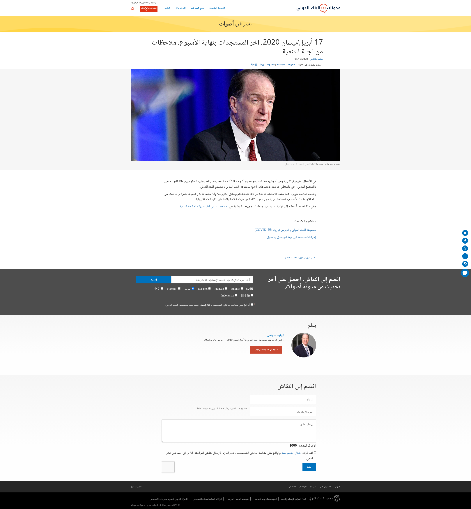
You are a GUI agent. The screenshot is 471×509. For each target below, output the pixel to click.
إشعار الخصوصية (291, 453)
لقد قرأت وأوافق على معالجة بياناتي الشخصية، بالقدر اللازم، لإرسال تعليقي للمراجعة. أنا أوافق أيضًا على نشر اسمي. (239, 455)
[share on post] (465, 248)
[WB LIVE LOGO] (148, 9)
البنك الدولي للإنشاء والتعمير (293, 499)
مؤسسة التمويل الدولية (238, 499)
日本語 (254, 64)
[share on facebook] (465, 241)
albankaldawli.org (143, 2)
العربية (300, 64)
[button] (132, 8)
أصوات (226, 24)
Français (281, 64)
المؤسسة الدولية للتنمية (266, 499)
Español (271, 64)
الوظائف (303, 486)
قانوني (337, 486)
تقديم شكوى (136, 486)
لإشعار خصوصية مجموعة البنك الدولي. (185, 305)
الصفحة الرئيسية (217, 8)
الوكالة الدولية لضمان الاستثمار (208, 499)
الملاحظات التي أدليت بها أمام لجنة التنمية (204, 206)
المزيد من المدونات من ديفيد (266, 350)
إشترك (153, 279)
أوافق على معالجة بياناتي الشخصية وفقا (207, 305)
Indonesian (227, 295)
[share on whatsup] (465, 264)
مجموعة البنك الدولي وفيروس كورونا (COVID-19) (285, 230)
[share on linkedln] (465, 256)
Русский (172, 289)
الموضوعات (181, 8)
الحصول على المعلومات (320, 486)
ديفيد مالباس (316, 59)
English (291, 64)
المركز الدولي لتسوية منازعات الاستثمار (169, 499)
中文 (262, 64)
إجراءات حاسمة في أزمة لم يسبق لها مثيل (291, 237)
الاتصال (166, 8)
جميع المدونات (197, 8)
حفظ (309, 467)
